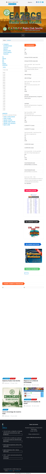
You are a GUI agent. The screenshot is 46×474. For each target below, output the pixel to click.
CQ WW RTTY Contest (29, 129)
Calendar (9, 40)
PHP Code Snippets (18, 473)
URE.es (4, 427)
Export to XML (6, 124)
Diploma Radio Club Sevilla (11, 381)
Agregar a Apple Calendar (9, 121)
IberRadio (27, 103)
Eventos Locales (7, 50)
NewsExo (11, 470)
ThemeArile (17, 470)
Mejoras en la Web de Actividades (31, 381)
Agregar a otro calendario (9, 123)
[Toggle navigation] (23, 35)
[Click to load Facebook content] (26, 273)
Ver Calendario (27, 183)
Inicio (4, 40)
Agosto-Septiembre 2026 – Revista (11, 450)
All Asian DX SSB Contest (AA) (31, 61)
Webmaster (7, 383)
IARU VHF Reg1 (28, 78)
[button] (9, 115)
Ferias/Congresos (7, 52)
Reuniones (5, 54)
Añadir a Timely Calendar (9, 116)
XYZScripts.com (28, 473)
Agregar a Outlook (7, 120)
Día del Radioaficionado (30, 170)
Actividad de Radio (7, 45)
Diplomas (5, 49)
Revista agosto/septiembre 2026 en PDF (12, 444)
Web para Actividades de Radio (32, 402)
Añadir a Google (7, 118)
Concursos (5, 47)
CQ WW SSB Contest (29, 147)
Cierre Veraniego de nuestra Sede (11, 412)
